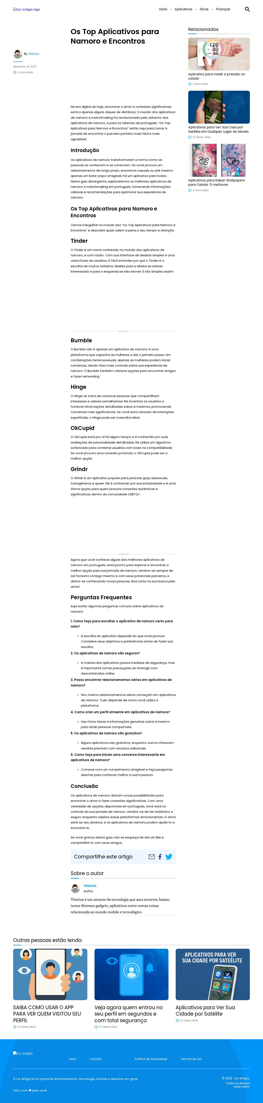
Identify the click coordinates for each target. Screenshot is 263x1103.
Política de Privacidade (151, 1059)
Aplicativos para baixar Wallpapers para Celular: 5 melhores (216, 182)
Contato (96, 1059)
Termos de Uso (191, 1059)
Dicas (204, 9)
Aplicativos (183, 9)
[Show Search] (247, 9)
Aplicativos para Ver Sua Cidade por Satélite (205, 1010)
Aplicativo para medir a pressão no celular (216, 76)
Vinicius (33, 54)
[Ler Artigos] (33, 1055)
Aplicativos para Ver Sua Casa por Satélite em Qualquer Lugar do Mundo (218, 129)
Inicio (163, 9)
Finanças (223, 9)
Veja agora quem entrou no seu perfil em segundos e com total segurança (129, 1014)
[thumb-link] (219, 54)
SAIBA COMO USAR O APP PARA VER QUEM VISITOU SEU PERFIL (47, 1014)
